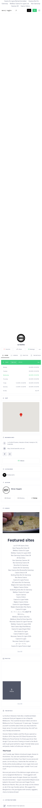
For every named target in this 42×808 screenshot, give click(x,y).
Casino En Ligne (21, 609)
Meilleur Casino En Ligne (21, 550)
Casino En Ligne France (21, 580)
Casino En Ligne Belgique (21, 604)
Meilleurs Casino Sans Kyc (21, 617)
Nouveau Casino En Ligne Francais (21, 621)
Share (20, 349)
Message (32, 349)
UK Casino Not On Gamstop (21, 582)
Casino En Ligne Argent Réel (21, 629)
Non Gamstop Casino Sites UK (21, 555)
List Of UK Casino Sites (21, 545)
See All (20, 651)
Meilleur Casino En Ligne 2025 (21, 553)
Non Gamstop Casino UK (21, 563)
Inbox (22, 461)
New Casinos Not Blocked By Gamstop (21, 570)
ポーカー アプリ (21, 644)
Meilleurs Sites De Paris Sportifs (21, 619)
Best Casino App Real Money (21, 626)
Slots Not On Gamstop (21, 565)
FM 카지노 (21, 614)
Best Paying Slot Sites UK (21, 548)
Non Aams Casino (21, 577)
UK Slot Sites (21, 558)
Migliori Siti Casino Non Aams (21, 585)
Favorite (7, 349)
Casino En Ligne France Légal (21, 646)
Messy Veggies (16, 489)
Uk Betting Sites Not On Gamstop (21, 590)
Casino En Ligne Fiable (21, 599)
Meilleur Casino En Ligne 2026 (21, 624)
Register (35, 10)
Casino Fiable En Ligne (21, 634)
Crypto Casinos (21, 595)
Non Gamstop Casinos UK (21, 560)
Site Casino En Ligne (21, 631)
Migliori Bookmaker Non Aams (21, 607)
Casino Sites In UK (21, 572)
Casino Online (25, 6)
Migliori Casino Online (21, 587)
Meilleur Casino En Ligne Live (19, 3)
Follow (35, 498)
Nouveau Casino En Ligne (21, 641)
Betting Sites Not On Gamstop (21, 575)
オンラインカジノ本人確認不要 (21, 612)
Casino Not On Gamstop (21, 568)
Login (29, 10)
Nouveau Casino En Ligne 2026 (21, 636)
